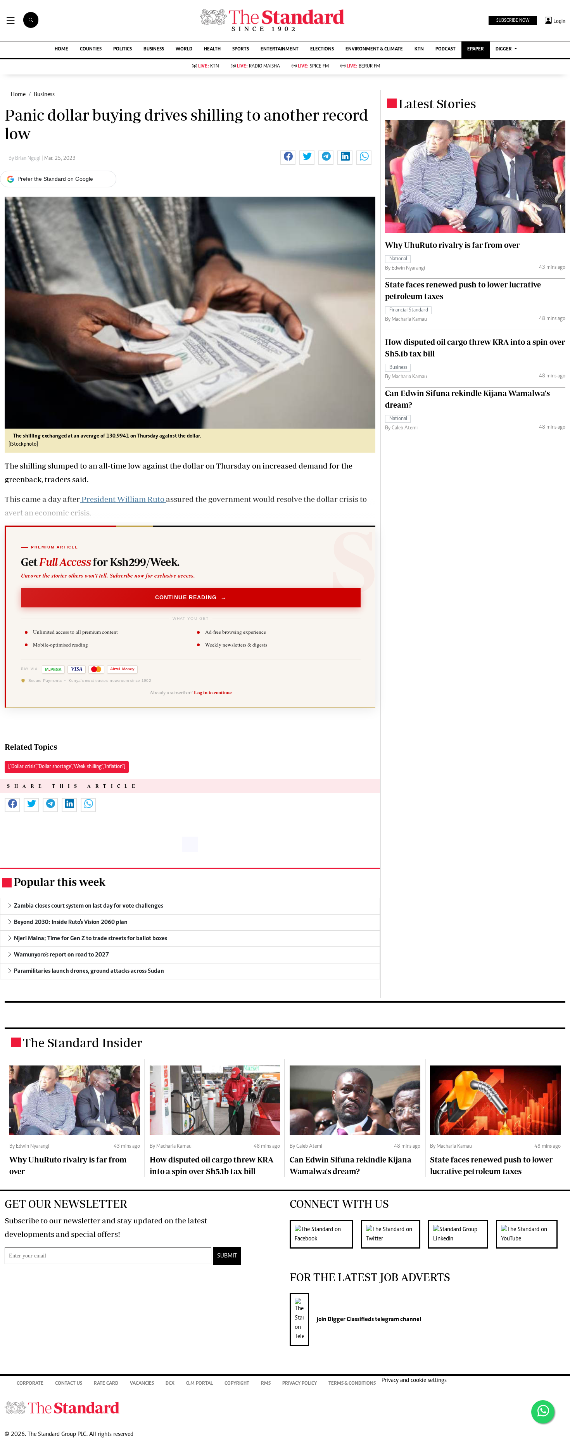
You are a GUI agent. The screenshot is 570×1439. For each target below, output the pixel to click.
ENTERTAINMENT (280, 49)
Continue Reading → (191, 597)
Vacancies (142, 1383)
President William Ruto (123, 499)
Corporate (30, 1383)
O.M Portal (199, 1383)
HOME (61, 49)
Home (18, 95)
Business (44, 95)
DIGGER (504, 49)
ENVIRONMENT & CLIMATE (374, 49)
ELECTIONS (322, 49)
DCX (170, 1383)
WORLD (184, 49)
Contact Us (68, 1383)
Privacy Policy (299, 1383)
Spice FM (313, 66)
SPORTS (240, 49)
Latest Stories (437, 104)
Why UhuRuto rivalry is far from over (452, 244)
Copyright (237, 1383)
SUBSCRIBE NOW (512, 20)
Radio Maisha (258, 66)
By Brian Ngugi (25, 158)
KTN (419, 49)
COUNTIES (91, 49)
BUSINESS (153, 49)
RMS (266, 1383)
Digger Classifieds (350, 1319)
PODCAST (445, 49)
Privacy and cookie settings (414, 1380)
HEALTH (212, 49)
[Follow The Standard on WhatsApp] (542, 1411)
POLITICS (122, 49)
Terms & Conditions (352, 1383)
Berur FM (363, 66)
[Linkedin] (462, 1234)
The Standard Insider (82, 1043)
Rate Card (106, 1383)
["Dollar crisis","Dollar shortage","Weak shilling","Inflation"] (66, 767)
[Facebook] (325, 1234)
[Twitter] (394, 1234)
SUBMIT (227, 1256)
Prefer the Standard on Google (55, 179)
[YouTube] (530, 1234)
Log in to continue (213, 692)
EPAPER (475, 49)
